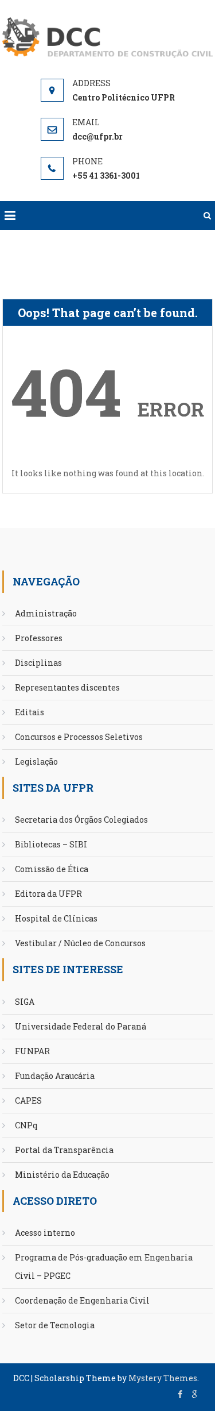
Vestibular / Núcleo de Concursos (80, 943)
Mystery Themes (162, 1378)
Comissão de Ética (51, 868)
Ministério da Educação (62, 1174)
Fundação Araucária (55, 1075)
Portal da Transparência (64, 1149)
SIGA (24, 1001)
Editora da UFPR (48, 893)
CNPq (26, 1125)
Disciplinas (38, 662)
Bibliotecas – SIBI (51, 844)
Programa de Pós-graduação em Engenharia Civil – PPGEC (104, 1266)
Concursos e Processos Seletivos (79, 736)
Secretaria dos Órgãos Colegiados (81, 819)
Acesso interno (45, 1232)
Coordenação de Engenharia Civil (82, 1300)
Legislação (36, 761)
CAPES (28, 1100)
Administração (46, 613)
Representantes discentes (67, 687)
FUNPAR (32, 1051)
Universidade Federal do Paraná (80, 1026)
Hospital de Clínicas (56, 918)
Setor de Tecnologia (55, 1325)
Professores (38, 638)
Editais (29, 712)
